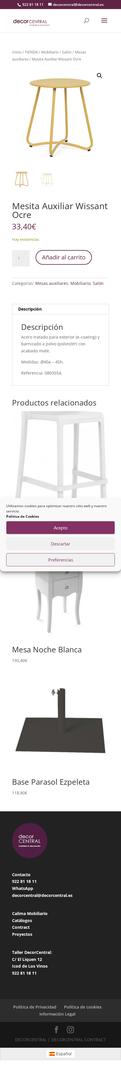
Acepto (61, 528)
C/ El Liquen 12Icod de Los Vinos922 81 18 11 (30, 966)
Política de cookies (83, 1007)
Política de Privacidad (34, 1007)
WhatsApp (22, 888)
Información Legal (57, 1014)
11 (34, 881)
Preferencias (60, 560)
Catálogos (22, 920)
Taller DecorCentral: (32, 952)
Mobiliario (50, 52)
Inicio (16, 52)
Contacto (21, 874)
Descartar (60, 544)
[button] (99, 75)
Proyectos (22, 934)
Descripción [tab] (30, 309)
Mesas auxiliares (51, 283)
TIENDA (31, 52)
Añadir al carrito (63, 257)
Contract (21, 927)
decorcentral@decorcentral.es (42, 895)
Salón (67, 52)
